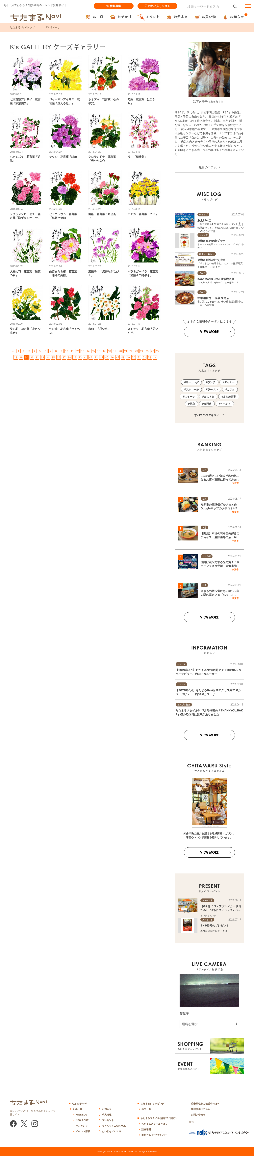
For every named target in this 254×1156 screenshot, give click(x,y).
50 (133, 357)
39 (74, 357)
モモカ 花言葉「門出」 (143, 214)
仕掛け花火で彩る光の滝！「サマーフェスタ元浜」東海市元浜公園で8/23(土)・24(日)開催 (220, 565)
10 (66, 351)
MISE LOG (81, 1114)
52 (144, 357)
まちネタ (209, 396)
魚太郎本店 (204, 220)
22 (131, 351)
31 (31, 357)
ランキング (82, 1125)
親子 (219, 931)
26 (152, 351)
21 (125, 351)
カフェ (231, 389)
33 (42, 357)
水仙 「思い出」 (99, 328)
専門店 (208, 403)
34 (47, 357)
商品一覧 (146, 1109)
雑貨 (210, 931)
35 (53, 357)
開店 (192, 403)
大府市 (235, 483)
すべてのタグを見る (207, 415)
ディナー (229, 382)
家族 (229, 931)
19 (115, 351)
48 (122, 357)
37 (64, 357)
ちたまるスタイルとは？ (154, 1123)
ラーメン (213, 389)
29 (21, 357)
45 (106, 357)
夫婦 (224, 931)
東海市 (235, 569)
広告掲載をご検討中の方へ (205, 1103)
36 (58, 357)
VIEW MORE (209, 332)
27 (157, 351)
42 (90, 357)
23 (136, 351)
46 (112, 357)
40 (80, 357)
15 (93, 351)
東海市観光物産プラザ (211, 240)
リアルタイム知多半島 (114, 1125)
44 (101, 357)
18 (109, 351)
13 (82, 351)
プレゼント (108, 1120)
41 (85, 357)
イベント (225, 403)
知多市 (235, 511)
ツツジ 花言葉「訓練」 (64, 156)
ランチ (211, 382)
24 (141, 351)
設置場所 (146, 1129)
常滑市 (235, 598)
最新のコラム (208, 167)
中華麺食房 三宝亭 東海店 (213, 298)
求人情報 (107, 1114)
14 (88, 351)
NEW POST (82, 1120)
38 (69, 357)
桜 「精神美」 (137, 156)
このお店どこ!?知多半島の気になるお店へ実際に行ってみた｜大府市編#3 (220, 479)
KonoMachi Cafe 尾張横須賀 (215, 279)
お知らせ (107, 1109)
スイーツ (190, 396)
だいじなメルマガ (111, 1131)
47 (117, 357)
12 (77, 351)
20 (120, 351)
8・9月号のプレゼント (214, 925)
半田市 (235, 540)
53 (149, 357)
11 (72, 351)
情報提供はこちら (200, 1109)
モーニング (192, 382)
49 (128, 357)
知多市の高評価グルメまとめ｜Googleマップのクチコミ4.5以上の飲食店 (220, 508)
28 (15, 357)
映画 (215, 931)
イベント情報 (83, 1131)
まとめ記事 (229, 396)
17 (104, 351)
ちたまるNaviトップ (22, 27)
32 (37, 357)
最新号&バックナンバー (154, 1134)
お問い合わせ (198, 1114)
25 (147, 351)
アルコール (192, 389)
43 (96, 357)
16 (98, 351)
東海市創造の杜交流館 (211, 259)
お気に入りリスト (159, 6)
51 (139, 357)
